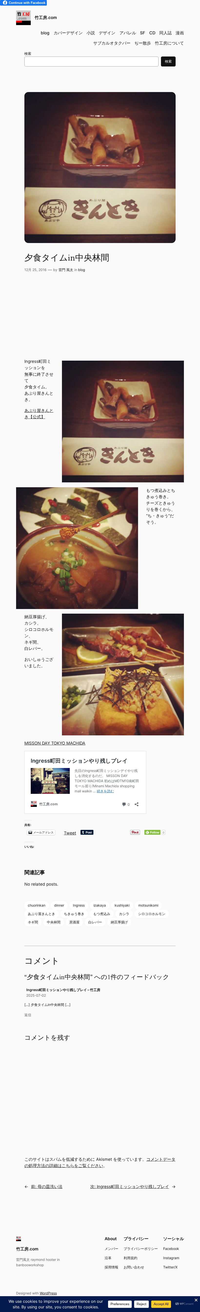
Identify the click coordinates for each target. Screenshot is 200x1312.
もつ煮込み (101, 914)
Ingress (79, 905)
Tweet (70, 832)
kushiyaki (122, 905)
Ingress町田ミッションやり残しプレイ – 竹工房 (63, 990)
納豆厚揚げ (119, 922)
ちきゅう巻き (74, 914)
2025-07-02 (36, 995)
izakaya (99, 905)
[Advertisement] (100, 319)
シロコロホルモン (151, 914)
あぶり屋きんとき (41, 914)
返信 (27, 1015)
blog (81, 270)
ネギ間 (33, 922)
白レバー (95, 922)
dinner (59, 905)
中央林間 (53, 922)
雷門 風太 (66, 270)
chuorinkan (36, 905)
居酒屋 (74, 922)
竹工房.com (46, 17)
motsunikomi (148, 905)
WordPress (48, 1293)
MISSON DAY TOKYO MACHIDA (54, 743)
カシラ (124, 914)
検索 (27, 53)
